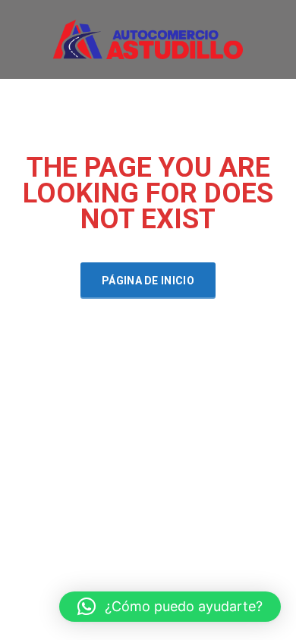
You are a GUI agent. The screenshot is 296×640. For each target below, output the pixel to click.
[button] (170, 606)
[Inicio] (148, 38)
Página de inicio (148, 281)
